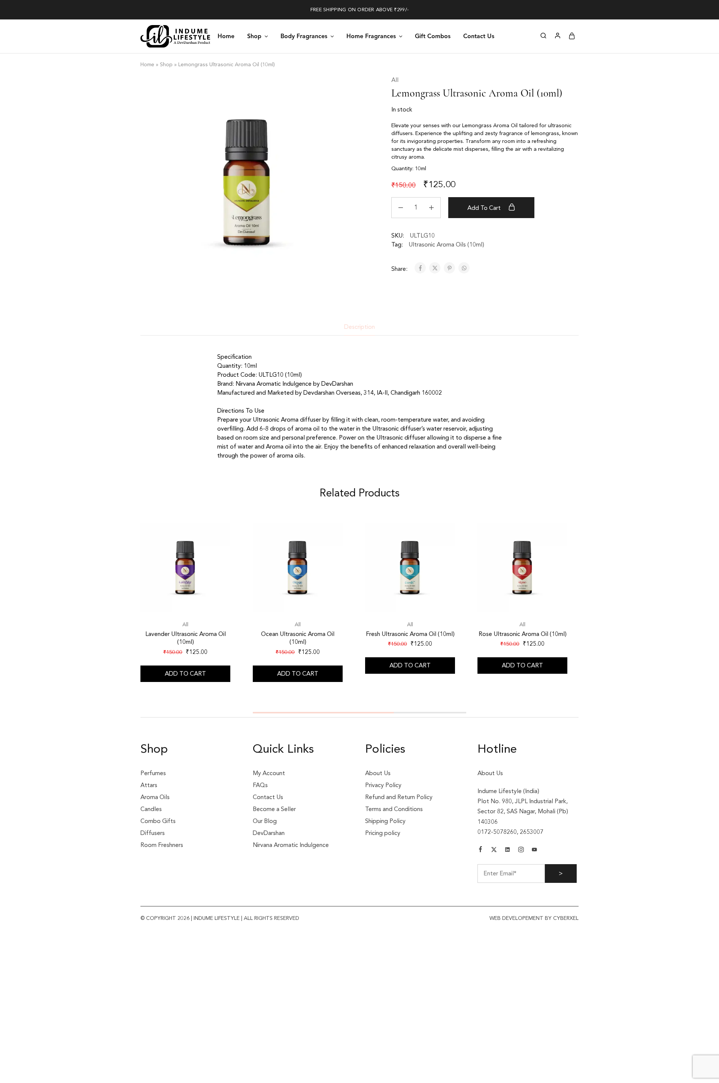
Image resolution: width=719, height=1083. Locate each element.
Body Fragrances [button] (303, 36)
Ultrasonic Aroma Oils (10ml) (446, 245)
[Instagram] (521, 850)
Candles (151, 809)
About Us (378, 773)
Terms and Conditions (394, 809)
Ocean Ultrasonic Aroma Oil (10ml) (297, 638)
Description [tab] (359, 327)
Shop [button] (254, 36)
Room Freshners (161, 845)
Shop (166, 64)
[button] (185, 674)
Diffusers (152, 833)
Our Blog (265, 821)
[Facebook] (480, 850)
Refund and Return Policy (399, 797)
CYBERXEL (565, 918)
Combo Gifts (158, 821)
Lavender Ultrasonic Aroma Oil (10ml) (185, 638)
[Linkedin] (507, 850)
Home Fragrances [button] (371, 36)
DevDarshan (269, 833)
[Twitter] (494, 850)
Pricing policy (382, 833)
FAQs (260, 785)
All (394, 80)
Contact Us (478, 36)
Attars (148, 785)
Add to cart (484, 208)
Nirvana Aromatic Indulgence (291, 845)
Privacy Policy (383, 785)
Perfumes (153, 773)
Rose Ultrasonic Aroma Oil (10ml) (523, 634)
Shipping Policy (385, 821)
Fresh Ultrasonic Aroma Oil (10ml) (410, 634)
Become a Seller (274, 809)
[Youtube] (534, 850)
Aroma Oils (155, 797)
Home (226, 36)
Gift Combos (432, 36)
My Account (269, 773)
